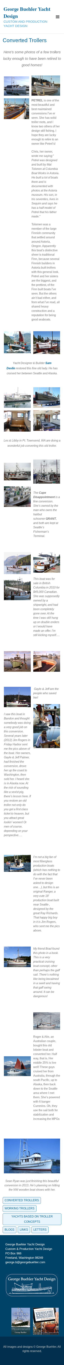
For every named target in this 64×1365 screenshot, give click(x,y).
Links (24, 1229)
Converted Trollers (22, 1200)
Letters (40, 1229)
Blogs (9, 1229)
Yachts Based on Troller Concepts (32, 1219)
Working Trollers (19, 1208)
